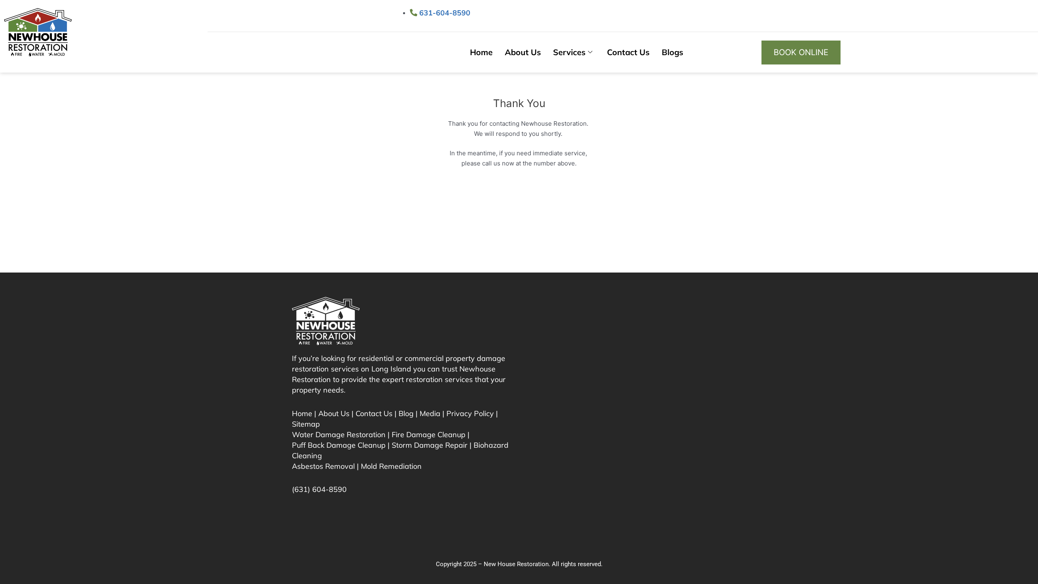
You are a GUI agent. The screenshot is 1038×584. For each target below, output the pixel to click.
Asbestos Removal (323, 466)
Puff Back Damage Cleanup (339, 445)
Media (430, 413)
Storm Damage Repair (430, 445)
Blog (406, 413)
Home (481, 52)
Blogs (672, 52)
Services (569, 52)
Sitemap (306, 424)
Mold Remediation (391, 466)
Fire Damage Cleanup (428, 434)
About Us (523, 52)
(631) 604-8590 (319, 489)
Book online (801, 52)
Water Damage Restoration (339, 434)
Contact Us (628, 52)
